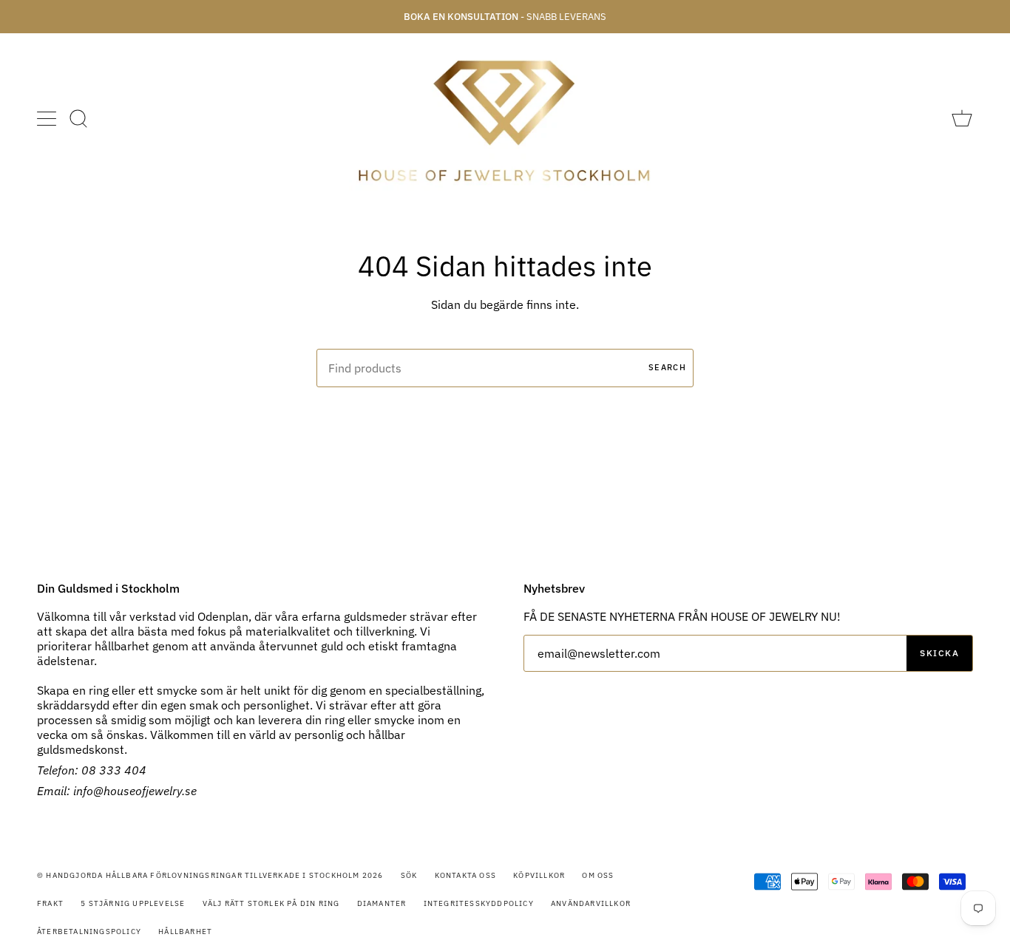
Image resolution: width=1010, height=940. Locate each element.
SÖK (409, 875)
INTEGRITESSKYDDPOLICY (479, 903)
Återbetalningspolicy (89, 931)
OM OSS (598, 875)
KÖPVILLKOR (539, 875)
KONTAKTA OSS (465, 875)
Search (667, 367)
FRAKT (50, 903)
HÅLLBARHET (185, 931)
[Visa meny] (48, 118)
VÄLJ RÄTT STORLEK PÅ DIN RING (271, 903)
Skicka (939, 652)
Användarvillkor (591, 903)
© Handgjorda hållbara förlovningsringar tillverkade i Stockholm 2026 (210, 875)
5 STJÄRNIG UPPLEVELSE (133, 903)
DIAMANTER (382, 903)
